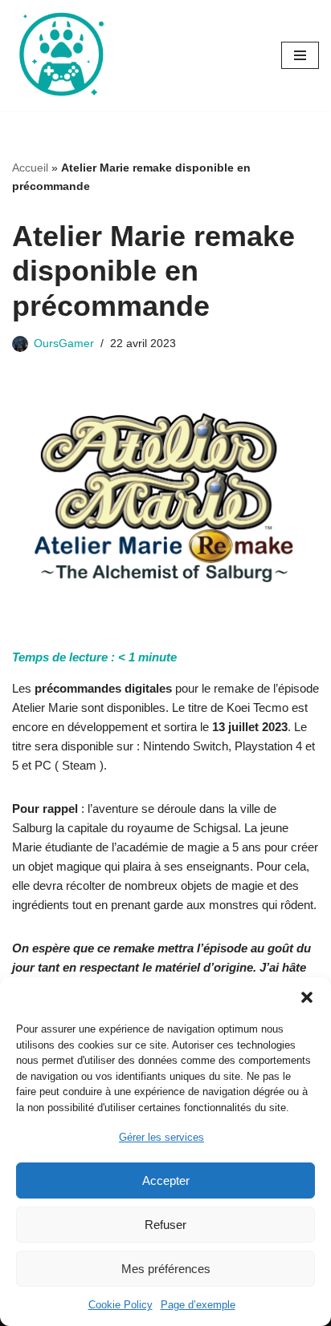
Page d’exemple (198, 1305)
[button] (307, 997)
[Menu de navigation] (300, 55)
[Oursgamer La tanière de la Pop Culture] (60, 55)
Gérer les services (161, 1137)
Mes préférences (165, 1268)
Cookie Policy (120, 1305)
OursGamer (64, 344)
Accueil (30, 167)
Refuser (165, 1224)
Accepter (166, 1180)
